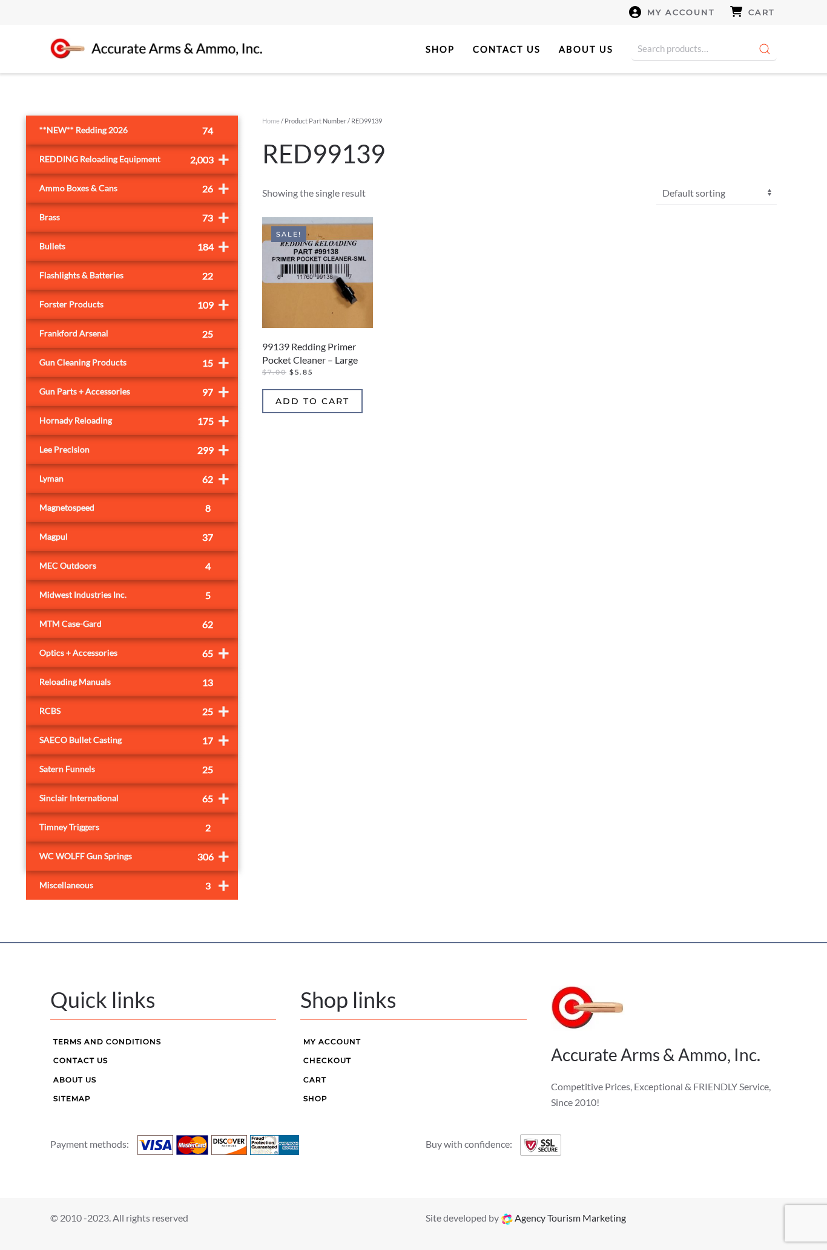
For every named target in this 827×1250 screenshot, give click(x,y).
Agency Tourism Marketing (569, 1217)
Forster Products (134, 304)
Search (765, 49)
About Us (586, 49)
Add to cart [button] (312, 401)
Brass (134, 217)
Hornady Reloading (134, 420)
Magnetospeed (125, 508)
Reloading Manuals (126, 682)
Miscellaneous (134, 885)
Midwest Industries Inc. (125, 595)
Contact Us (507, 49)
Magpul (126, 537)
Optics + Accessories (134, 652)
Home (271, 121)
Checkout (327, 1060)
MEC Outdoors (125, 566)
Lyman (134, 478)
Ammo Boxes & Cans (134, 188)
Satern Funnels (126, 769)
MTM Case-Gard (126, 624)
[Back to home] (156, 49)
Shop (440, 49)
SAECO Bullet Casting (134, 739)
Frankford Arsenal (126, 333)
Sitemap (72, 1098)
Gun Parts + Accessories (134, 391)
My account (681, 12)
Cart (761, 12)
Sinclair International (134, 798)
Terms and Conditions (107, 1041)
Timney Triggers (125, 827)
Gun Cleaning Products (134, 362)
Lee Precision (134, 449)
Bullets (134, 246)
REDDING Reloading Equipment (134, 159)
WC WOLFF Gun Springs (134, 856)
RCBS (134, 710)
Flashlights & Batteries (126, 275)
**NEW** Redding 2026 (126, 130)
